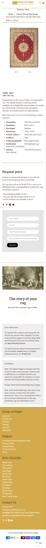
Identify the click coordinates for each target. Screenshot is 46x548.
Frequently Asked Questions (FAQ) (16, 441)
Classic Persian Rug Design (27, 14)
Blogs (4, 452)
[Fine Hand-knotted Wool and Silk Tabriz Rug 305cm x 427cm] (23, 48)
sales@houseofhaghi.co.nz (13, 510)
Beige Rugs (7, 462)
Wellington (6, 430)
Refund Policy (8, 446)
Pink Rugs (6, 485)
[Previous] (16, 72)
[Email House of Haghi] (13, 205)
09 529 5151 (26, 354)
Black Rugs (7, 474)
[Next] (29, 72)
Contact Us (6, 419)
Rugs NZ (6, 427)
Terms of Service (9, 449)
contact (20, 351)
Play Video (23, 313)
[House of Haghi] (23, 3)
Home (10, 14)
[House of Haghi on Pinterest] (7, 205)
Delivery (5, 424)
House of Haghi (18, 533)
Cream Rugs (7, 465)
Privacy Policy (8, 443)
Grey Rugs (6, 471)
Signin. (36, 533)
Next (27, 10)
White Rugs (7, 468)
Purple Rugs (7, 494)
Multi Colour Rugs (9, 496)
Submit (12, 245)
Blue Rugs (6, 477)
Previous (20, 10)
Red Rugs (6, 488)
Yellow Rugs (7, 482)
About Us (6, 416)
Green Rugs (7, 479)
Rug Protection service (16, 343)
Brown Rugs (7, 491)
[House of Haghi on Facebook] (3, 205)
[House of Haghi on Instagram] (10, 205)
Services (5, 422)
